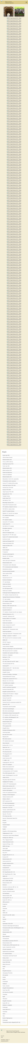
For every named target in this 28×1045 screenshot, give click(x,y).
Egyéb (4, 996)
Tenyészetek (5, 908)
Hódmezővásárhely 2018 (7, 603)
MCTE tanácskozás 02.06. (7, 801)
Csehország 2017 (6, 665)
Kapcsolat (2, 1035)
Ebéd (3, 968)
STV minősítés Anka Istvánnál (8, 515)
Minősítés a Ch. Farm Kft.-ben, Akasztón (10, 513)
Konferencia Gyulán (6, 539)
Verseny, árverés (6, 957)
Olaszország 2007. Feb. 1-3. (8, 897)
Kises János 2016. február (7, 734)
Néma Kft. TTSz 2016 (7, 700)
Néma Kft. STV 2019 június (8, 556)
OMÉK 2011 (5, 876)
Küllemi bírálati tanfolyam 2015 (9, 786)
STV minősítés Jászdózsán (7, 719)
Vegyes (4, 910)
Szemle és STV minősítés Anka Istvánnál (10, 536)
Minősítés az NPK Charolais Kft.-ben (9, 605)
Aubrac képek (5, 848)
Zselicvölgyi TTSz (6, 659)
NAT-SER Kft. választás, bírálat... (9, 509)
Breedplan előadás (6, 558)
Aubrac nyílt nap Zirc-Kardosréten (9, 560)
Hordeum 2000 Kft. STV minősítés (9, 618)
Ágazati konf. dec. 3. (6, 747)
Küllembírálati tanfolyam (7, 569)
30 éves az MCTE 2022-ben (8, 461)
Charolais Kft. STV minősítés (8, 521)
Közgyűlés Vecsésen (6, 672)
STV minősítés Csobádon (7, 519)
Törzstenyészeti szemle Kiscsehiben (9, 706)
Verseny (4, 921)
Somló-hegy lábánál (6, 732)
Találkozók (5, 983)
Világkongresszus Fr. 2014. (8, 833)
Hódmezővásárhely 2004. (7, 960)
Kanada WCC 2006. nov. (7, 899)
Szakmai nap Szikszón (7, 584)
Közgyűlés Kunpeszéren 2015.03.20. (9, 788)
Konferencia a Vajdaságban (8, 655)
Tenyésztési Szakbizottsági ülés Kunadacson (11, 925)
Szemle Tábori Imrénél (7, 620)
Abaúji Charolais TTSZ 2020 (8, 491)
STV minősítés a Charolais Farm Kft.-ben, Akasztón (12, 612)
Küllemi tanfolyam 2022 (7, 470)
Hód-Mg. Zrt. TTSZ (6, 657)
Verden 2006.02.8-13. (7, 1009)
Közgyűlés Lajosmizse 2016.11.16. (9, 691)
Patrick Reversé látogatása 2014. (9, 805)
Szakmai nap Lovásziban (7, 590)
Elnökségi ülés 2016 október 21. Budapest (10, 693)
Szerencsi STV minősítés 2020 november (10, 483)
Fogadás (4, 829)
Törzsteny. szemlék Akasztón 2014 (9, 809)
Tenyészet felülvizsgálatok (7, 790)
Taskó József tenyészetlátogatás (8, 708)
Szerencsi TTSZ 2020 (7, 489)
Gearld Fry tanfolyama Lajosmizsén (9, 687)
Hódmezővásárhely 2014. (7, 942)
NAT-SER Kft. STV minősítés (8, 526)
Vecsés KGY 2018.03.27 (7, 609)
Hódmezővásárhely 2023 (7, 459)
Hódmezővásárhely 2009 (7, 895)
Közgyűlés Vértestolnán (7, 1000)
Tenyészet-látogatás (6, 824)
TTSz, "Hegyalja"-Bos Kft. (8, 839)
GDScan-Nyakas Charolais (7, 457)
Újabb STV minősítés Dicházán (8, 511)
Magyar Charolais (8, 1)
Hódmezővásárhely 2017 (7, 670)
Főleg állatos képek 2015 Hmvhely (9, 779)
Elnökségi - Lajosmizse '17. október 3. (10, 635)
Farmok (4, 979)
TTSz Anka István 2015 (7, 751)
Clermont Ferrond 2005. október (9, 914)
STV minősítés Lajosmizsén (8, 685)
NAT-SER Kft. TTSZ (7, 500)
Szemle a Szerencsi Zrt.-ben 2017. (9, 625)
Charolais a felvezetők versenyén (9, 891)
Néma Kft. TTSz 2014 (7, 814)
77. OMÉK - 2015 (6, 760)
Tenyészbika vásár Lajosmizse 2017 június (10, 652)
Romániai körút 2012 (6, 869)
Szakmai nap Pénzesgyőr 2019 (8, 541)
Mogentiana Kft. (6, 736)
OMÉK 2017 (5, 640)
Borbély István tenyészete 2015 (8, 766)
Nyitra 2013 (5, 852)
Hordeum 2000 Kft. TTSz (7, 695)
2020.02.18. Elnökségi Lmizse (8, 532)
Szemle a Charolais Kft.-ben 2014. (9, 947)
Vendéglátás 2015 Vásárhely (8, 781)
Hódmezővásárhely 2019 (7, 562)
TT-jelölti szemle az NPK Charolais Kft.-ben (11, 945)
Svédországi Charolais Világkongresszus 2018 (11, 592)
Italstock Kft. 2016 (6, 704)
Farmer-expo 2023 (6, 455)
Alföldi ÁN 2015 (6, 777)
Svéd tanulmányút (6, 893)
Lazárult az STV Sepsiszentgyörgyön (9, 783)
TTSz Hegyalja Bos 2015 (7, 753)
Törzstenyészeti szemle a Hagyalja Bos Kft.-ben (11, 1022)
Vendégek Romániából (7, 865)
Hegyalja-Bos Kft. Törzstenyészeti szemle (10, 629)
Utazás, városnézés (6, 985)
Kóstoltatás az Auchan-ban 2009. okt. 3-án (10, 887)
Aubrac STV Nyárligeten (7, 764)
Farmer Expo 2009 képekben (8, 889)
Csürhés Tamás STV (6, 524)
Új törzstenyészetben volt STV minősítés (10, 771)
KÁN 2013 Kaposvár (6, 850)
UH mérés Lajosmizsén (7, 949)
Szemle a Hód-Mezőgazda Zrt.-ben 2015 (10, 775)
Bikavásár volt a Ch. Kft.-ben (8, 680)
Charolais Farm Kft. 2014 (7, 811)
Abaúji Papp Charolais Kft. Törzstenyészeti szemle (12, 633)
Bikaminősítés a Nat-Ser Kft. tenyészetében (11, 478)
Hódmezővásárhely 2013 (7, 859)
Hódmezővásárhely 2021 (7, 476)
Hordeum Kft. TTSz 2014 (7, 807)
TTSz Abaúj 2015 (6, 756)
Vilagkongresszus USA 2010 (8, 878)
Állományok (5, 998)
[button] (26, 2)
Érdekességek (5, 1007)
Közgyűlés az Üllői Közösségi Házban (10, 831)
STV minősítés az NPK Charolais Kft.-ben (10, 715)
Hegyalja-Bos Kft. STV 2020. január (9, 534)
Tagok (2, 1037)
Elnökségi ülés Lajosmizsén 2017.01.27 (10, 678)
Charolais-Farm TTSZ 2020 (8, 487)
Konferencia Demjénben (7, 579)
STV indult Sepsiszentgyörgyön (8, 803)
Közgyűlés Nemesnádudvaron (8, 987)
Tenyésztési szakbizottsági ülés (8, 554)
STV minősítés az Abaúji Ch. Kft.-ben (10, 506)
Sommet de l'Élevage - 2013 (8, 844)
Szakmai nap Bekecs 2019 (7, 545)
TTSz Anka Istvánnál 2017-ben (8, 663)
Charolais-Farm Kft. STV (7, 577)
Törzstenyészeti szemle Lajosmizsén (9, 481)
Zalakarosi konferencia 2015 (8, 796)
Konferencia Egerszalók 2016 (8, 689)
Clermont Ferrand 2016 (7, 698)
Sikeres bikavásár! (6, 743)
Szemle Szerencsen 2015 (7, 758)
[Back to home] (3, 2)
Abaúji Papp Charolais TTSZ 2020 (9, 485)
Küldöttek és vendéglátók (7, 1005)
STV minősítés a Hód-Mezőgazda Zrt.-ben (10, 717)
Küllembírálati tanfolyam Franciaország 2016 (11, 713)
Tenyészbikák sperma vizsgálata (8, 683)
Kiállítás (4, 977)
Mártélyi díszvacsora (6, 964)
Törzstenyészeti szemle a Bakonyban (9, 564)
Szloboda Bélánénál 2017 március (9, 676)
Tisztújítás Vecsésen (6, 496)
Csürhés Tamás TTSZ (7, 498)
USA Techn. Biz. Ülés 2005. (8, 992)
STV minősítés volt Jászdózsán (8, 601)
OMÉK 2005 (5, 912)
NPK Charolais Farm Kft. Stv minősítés (10, 650)
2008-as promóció (6, 902)
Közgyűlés (4, 822)
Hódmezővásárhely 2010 (7, 882)
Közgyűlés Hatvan (6, 728)
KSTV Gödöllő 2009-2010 (8, 880)
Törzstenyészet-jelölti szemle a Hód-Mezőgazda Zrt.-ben (13, 927)
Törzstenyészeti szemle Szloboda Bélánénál (10, 835)
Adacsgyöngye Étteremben (7, 972)
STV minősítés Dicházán (7, 953)
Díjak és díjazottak (6, 936)
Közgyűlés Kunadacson (7, 970)
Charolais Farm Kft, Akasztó (8, 768)
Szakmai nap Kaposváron (7, 472)
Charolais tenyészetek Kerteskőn (8, 571)
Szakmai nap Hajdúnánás (7, 474)
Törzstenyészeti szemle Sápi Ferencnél (10, 955)
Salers (4, 1015)
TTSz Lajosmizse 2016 (7, 725)
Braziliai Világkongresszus (7, 1018)
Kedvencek (5, 884)
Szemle (4, 966)
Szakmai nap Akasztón (7, 586)
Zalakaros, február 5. (6, 798)
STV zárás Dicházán (6, 582)
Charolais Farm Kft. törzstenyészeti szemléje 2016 (12, 702)
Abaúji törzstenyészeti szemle (8, 841)
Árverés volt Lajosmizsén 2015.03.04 (9, 792)
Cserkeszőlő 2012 (6, 867)
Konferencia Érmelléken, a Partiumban (10, 674)
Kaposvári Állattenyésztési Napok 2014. (10, 818)
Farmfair (4, 906)
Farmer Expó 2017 (6, 644)
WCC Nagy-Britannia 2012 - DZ (9, 872)
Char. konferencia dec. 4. (7, 749)
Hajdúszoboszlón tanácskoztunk (8, 951)
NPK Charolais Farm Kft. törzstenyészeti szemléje (12, 637)
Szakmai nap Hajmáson (7, 631)
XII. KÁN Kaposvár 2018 (7, 588)
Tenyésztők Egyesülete (9, 2)
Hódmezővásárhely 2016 (7, 721)
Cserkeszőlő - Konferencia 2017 (8, 616)
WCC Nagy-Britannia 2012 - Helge (9, 874)
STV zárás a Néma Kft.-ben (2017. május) (10, 661)
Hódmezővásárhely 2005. (7, 932)
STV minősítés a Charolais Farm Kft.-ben (10, 594)
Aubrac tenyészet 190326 (7, 573)
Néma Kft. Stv (5, 575)
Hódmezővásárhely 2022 (7, 468)
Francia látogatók (6, 549)
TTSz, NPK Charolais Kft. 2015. (9, 773)
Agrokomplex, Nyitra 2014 (8, 923)
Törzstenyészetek (6, 938)
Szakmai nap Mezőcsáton (7, 627)
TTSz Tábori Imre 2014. (7, 816)
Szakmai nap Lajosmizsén (7, 622)
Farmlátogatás (5, 981)
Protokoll (4, 820)
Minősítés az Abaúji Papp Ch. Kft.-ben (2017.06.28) (12, 648)
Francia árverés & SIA (7, 861)
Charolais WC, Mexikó (7, 723)
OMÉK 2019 (5, 547)
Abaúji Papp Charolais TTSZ (8, 463)
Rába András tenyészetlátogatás (8, 710)
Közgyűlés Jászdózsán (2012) (8, 863)
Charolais (4, 919)
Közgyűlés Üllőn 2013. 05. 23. (8, 854)
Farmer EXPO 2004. (6, 962)
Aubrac (4, 1013)
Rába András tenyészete (7, 738)
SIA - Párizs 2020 (6, 530)
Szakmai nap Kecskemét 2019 (8, 543)
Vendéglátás (5, 826)
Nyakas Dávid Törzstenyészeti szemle (9, 504)
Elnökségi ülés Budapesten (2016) (9, 730)
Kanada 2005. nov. (6, 1003)
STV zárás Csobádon (6, 599)
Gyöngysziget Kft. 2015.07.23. (8, 762)
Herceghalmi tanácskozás (7, 528)
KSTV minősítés (6, 517)
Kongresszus (5, 904)
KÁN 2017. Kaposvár (7, 642)
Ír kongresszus (5, 551)
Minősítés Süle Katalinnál (7, 607)
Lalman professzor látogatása (8, 646)
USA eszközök (5, 975)
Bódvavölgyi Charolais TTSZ (8, 502)
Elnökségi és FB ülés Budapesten (9, 794)
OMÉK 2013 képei (6, 846)
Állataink (4, 934)
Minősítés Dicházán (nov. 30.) (8, 614)
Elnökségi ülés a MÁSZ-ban (8, 837)
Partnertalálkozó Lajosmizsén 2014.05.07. (10, 940)
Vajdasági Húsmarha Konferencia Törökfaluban (11, 597)
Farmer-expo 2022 (6, 466)
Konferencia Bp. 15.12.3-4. (8, 745)
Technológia (5, 994)
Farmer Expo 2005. (6, 990)
